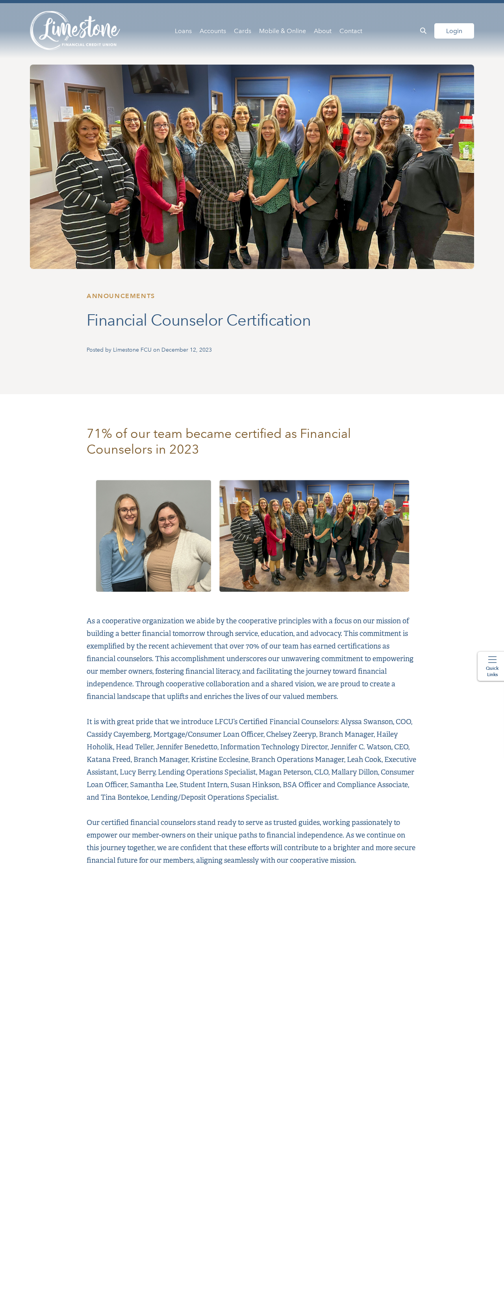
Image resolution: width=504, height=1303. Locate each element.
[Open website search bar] (423, 31)
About (323, 31)
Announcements (121, 296)
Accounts (213, 31)
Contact (350, 31)
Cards (242, 31)
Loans (183, 31)
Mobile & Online (282, 31)
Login (454, 31)
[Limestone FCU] (75, 30)
